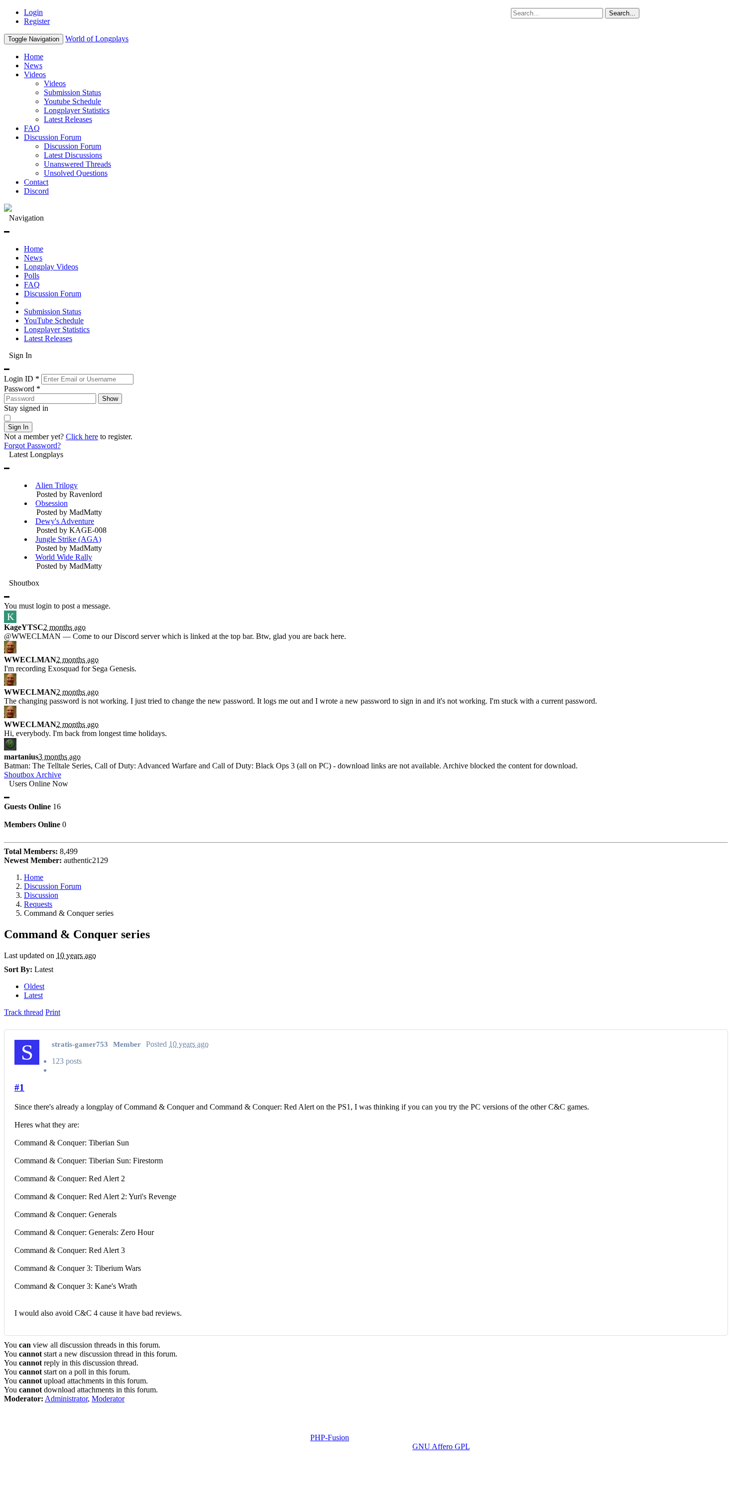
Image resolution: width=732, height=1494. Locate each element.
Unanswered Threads (77, 164)
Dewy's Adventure (64, 521)
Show (110, 398)
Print (52, 1012)
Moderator (108, 1398)
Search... (622, 13)
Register (37, 21)
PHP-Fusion (329, 1437)
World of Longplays (96, 38)
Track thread (23, 1012)
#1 (19, 1087)
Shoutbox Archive (32, 774)
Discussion (41, 895)
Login (33, 12)
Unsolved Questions (76, 173)
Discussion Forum (52, 137)
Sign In (18, 427)
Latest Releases (68, 119)
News (33, 65)
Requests (38, 904)
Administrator (66, 1398)
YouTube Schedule (54, 320)
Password (22, 388)
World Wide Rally (63, 557)
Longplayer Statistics (77, 110)
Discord (36, 191)
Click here (82, 436)
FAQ (32, 128)
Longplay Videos (51, 266)
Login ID (21, 378)
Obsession (51, 503)
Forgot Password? (32, 445)
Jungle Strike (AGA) (68, 539)
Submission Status (72, 92)
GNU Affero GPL (441, 1446)
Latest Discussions (73, 155)
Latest (33, 995)
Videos (35, 74)
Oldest (34, 986)
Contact (36, 182)
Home (33, 56)
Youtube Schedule (72, 101)
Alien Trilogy (56, 485)
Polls (31, 275)
